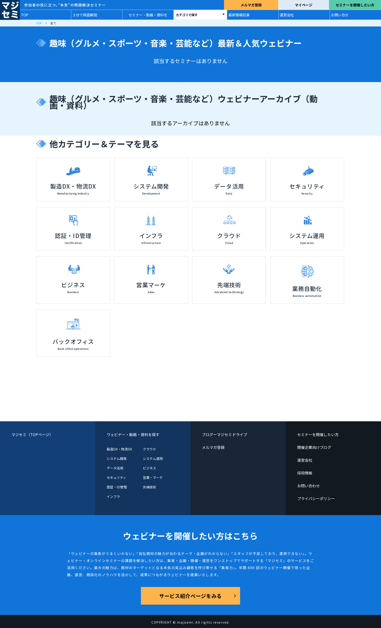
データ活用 (115, 468)
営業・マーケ (153, 477)
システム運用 (153, 458)
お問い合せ (340, 14)
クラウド (149, 449)
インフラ (113, 496)
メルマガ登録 (251, 4)
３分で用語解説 (84, 14)
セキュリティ (116, 477)
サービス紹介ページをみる (190, 596)
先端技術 (149, 487)
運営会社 (287, 14)
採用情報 (304, 473)
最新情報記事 (239, 14)
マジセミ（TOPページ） (32, 434)
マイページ (303, 4)
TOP (24, 14)
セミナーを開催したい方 (355, 4)
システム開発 (117, 458)
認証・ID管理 (117, 487)
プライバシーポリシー (316, 498)
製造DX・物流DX (119, 449)
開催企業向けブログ (314, 447)
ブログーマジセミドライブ (224, 434)
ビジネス (149, 468)
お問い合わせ (308, 485)
